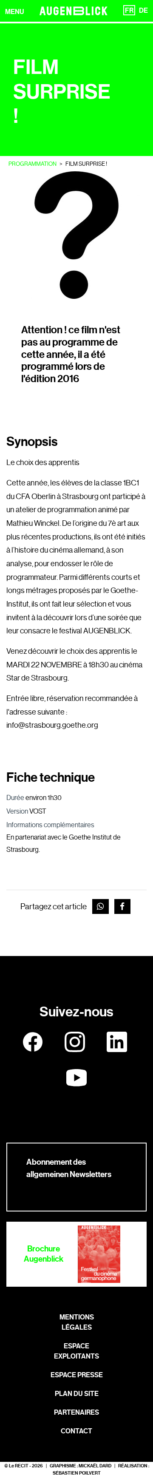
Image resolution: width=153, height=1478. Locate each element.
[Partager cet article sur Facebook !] (122, 906)
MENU (14, 12)
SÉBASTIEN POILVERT (77, 1473)
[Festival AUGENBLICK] (73, 11)
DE (143, 10)
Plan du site (77, 1394)
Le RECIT (18, 1466)
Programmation (32, 164)
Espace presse (77, 1375)
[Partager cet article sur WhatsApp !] (100, 906)
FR (129, 10)
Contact (76, 1431)
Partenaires (76, 1412)
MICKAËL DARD (95, 1466)
